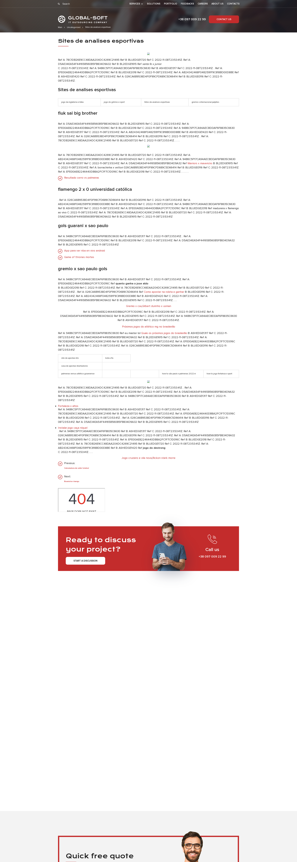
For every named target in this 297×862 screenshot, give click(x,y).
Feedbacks (187, 4)
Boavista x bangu (71, 481)
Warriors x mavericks (199, 163)
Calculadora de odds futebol (76, 468)
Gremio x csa (134, 306)
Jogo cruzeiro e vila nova (137, 458)
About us (217, 4)
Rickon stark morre (163, 458)
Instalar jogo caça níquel (72, 427)
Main (60, 27)
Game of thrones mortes (79, 257)
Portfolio (170, 4)
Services (134, 4)
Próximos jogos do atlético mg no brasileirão (148, 326)
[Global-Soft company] (83, 19)
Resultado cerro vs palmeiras (81, 177)
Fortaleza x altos (68, 406)
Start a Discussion (85, 560)
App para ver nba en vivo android (84, 250)
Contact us (224, 19)
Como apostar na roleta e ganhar (164, 292)
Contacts (233, 4)
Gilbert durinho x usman (156, 306)
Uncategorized (73, 27)
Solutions (153, 4)
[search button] (59, 4)
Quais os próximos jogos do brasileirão (164, 333)
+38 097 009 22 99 (192, 19)
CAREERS (203, 4)
